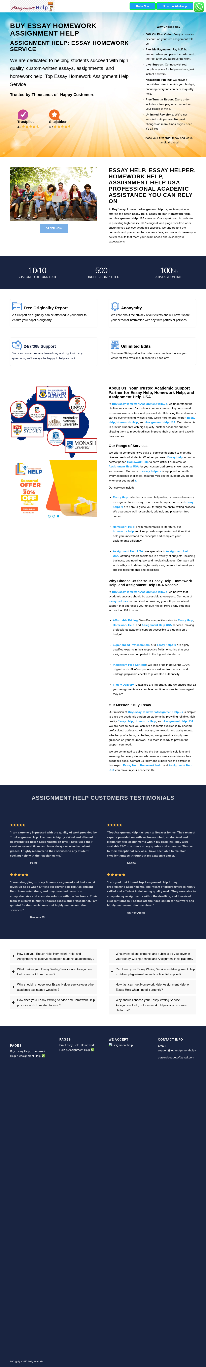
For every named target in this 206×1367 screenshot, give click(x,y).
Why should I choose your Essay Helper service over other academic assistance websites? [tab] (56, 987)
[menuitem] (142, 6)
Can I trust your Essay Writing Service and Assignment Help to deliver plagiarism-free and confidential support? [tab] (155, 971)
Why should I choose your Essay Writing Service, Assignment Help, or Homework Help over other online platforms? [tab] (151, 1005)
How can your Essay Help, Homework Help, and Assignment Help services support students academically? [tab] (55, 956)
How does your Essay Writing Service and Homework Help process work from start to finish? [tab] (56, 1002)
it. (136, 480)
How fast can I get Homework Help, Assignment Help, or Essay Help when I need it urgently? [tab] (153, 987)
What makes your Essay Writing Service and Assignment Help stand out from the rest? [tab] (54, 971)
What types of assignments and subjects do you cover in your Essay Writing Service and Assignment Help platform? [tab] (154, 956)
